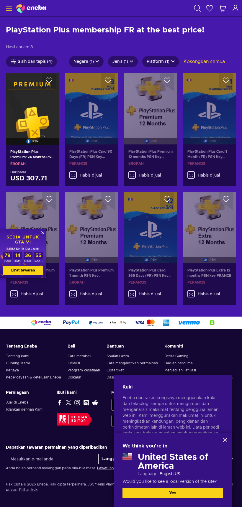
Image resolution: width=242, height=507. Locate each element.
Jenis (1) (120, 62)
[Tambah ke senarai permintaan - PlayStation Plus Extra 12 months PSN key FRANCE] (226, 201)
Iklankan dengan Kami (24, 409)
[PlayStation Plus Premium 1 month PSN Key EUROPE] (91, 220)
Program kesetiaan (84, 370)
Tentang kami (17, 356)
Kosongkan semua (204, 61)
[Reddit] (95, 402)
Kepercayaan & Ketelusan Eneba (33, 377)
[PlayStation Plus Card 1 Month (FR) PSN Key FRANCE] (209, 101)
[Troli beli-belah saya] (222, 8)
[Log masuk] (235, 8)
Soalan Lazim (118, 356)
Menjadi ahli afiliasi (180, 370)
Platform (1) (158, 62)
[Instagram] (77, 402)
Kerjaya (12, 370)
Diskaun (74, 377)
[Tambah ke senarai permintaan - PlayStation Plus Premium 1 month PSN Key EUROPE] (108, 201)
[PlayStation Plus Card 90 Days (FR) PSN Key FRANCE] (91, 101)
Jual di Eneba (17, 402)
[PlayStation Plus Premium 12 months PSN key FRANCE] (32, 220)
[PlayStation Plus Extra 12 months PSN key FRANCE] (209, 220)
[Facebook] (60, 402)
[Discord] (86, 402)
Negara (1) (83, 62)
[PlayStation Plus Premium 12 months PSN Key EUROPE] (150, 101)
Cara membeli (79, 356)
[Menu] (8, 8)
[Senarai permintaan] (209, 8)
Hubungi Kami (18, 363)
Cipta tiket (115, 370)
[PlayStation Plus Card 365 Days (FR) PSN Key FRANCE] (150, 220)
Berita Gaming (176, 356)
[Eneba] (31, 8)
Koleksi (74, 363)
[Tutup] (225, 439)
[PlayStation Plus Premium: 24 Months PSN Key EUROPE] (32, 101)
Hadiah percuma (178, 363)
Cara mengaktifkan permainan (132, 363)
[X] (68, 402)
